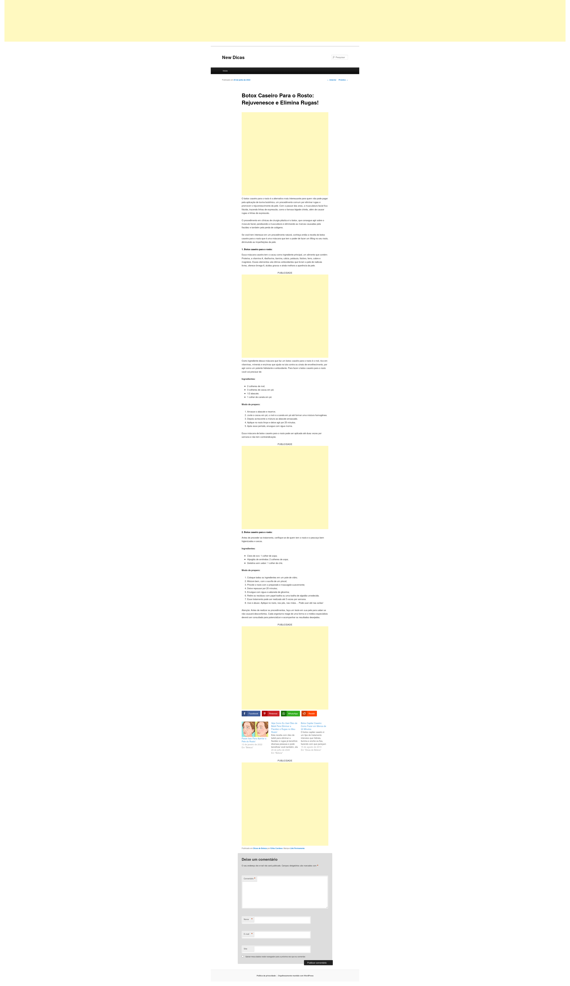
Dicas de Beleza (260, 848)
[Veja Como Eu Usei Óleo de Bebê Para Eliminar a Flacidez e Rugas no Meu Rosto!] (286, 738)
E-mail (248, 934)
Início (225, 70)
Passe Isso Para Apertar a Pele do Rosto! (254, 740)
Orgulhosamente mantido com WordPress (296, 975)
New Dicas (233, 57)
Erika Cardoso (276, 848)
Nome (248, 919)
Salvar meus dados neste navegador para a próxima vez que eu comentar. (275, 956)
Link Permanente (297, 848)
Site (245, 948)
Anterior (331, 79)
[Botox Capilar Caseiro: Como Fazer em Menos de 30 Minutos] (315, 736)
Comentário (249, 878)
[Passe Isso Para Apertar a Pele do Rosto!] (255, 729)
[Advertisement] (93, 21)
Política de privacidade (266, 975)
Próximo (343, 79)
